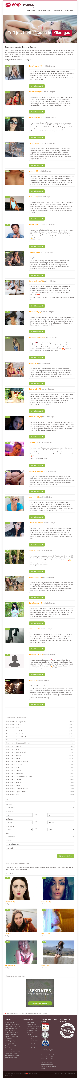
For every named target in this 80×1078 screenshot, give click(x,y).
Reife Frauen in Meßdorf (40, 746)
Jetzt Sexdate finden (66, 856)
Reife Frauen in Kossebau (40, 725)
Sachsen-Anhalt (27, 1013)
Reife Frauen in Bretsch (40, 755)
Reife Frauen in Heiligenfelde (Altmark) (40, 743)
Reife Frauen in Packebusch (40, 734)
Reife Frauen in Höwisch (40, 782)
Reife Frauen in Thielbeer (40, 770)
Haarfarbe (9, 841)
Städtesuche (57, 11)
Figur (7, 833)
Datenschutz (63, 1073)
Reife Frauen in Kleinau (40, 728)
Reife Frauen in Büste (40, 795)
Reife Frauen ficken (32, 1030)
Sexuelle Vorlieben (32, 1028)
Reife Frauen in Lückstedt (40, 731)
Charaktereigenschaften (34, 1026)
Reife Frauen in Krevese (40, 779)
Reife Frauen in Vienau (40, 767)
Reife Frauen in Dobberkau (40, 773)
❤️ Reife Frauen (9, 1013)
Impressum (71, 1073)
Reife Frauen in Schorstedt (40, 764)
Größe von (9, 819)
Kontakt (57, 1073)
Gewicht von (10, 826)
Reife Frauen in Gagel (40, 749)
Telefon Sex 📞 (69, 11)
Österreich (8, 1030)
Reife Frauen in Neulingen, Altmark (40, 761)
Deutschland (18, 1013)
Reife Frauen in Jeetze (40, 785)
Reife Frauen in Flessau (40, 740)
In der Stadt (9, 848)
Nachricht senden (36, 86)
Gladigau (52, 66)
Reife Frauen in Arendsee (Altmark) (40, 788)
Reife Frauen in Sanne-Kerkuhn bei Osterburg (40, 776)
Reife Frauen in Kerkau (40, 758)
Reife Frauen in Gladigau (40, 1013)
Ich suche (9, 804)
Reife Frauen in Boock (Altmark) (40, 722)
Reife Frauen (31, 11)
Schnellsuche (30, 1022)
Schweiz (7, 1032)
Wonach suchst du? (43, 11)
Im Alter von (10, 812)
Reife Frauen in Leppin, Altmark (40, 792)
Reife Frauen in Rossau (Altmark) (40, 737)
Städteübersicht (31, 1024)
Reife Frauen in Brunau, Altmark (40, 752)
